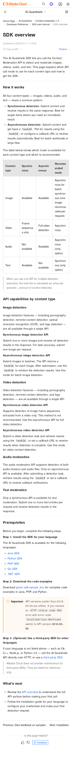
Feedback (42, 742)
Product (63, 49)
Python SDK (15, 558)
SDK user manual (41, 24)
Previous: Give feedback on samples (24, 725)
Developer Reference (17, 24)
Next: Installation (59, 725)
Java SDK (14, 553)
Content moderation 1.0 (47, 20)
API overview (30, 692)
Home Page (9, 20)
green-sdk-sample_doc (30, 587)
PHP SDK (13, 563)
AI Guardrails (25, 20)
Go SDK (12, 569)
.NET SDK (14, 574)
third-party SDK (52, 657)
